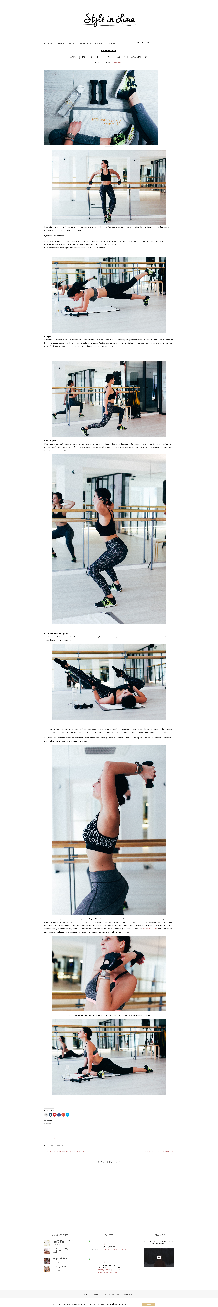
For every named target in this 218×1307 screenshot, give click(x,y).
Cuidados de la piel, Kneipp (62, 1259)
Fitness (48, 1138)
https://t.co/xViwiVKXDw (115, 1249)
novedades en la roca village (157, 1151)
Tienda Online (85, 44)
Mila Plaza (48, 44)
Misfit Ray (130, 919)
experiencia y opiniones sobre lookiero (65, 1151)
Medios (112, 44)
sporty (64, 1138)
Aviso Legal (98, 1294)
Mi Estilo (60, 44)
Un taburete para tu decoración (63, 1241)
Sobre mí (86, 1294)
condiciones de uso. (116, 1304)
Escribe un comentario (56, 1145)
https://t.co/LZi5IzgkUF (109, 1272)
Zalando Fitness (150, 929)
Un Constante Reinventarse (60, 1267)
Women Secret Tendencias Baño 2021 (61, 1250)
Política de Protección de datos (120, 1294)
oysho (56, 1138)
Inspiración (100, 44)
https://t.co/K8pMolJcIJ (109, 1270)
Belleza (72, 44)
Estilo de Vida (108, 51)
